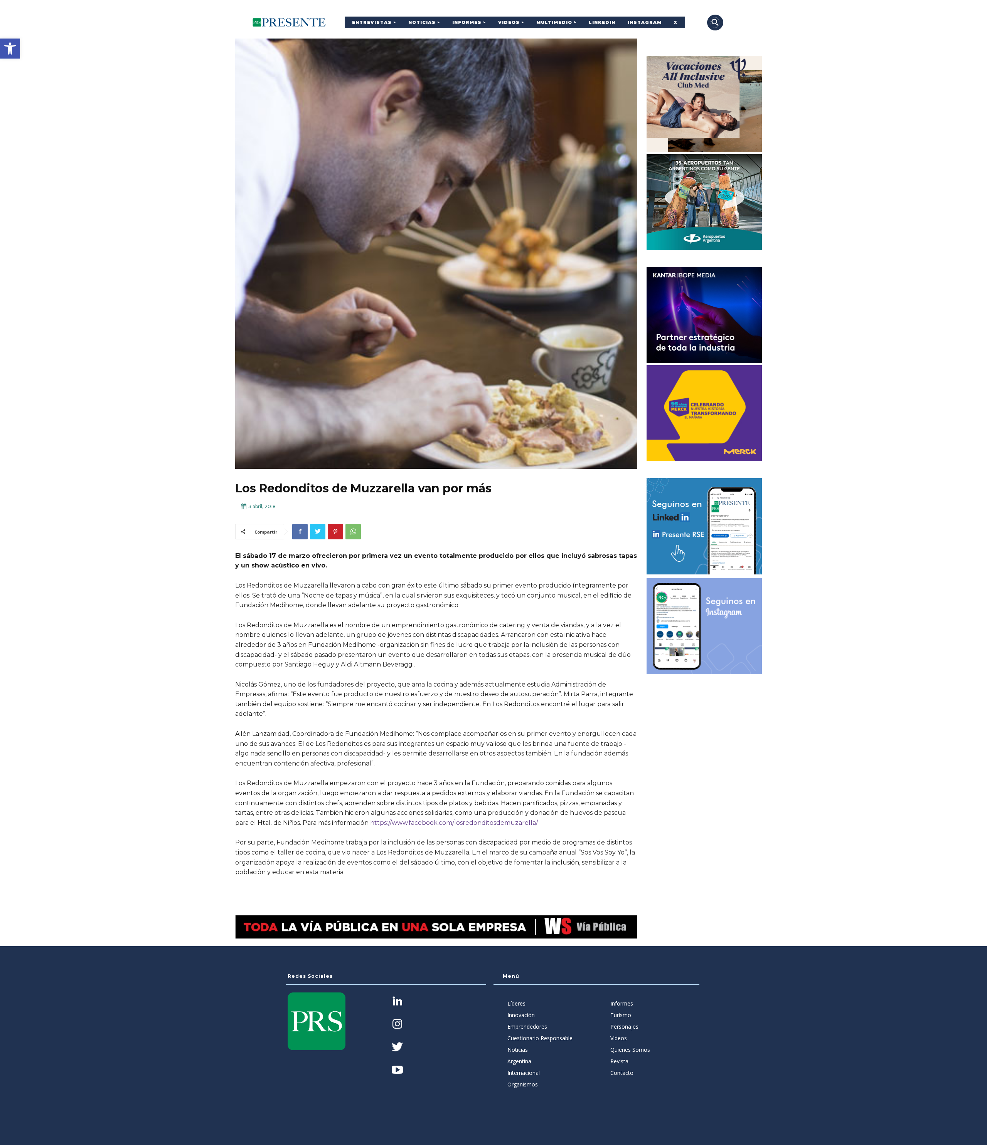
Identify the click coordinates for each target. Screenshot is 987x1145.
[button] (10, 49)
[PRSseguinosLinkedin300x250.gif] (704, 526)
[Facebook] (300, 531)
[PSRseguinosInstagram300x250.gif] (704, 626)
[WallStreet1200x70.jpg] (436, 926)
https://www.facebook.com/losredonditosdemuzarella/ (454, 822)
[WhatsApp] (353, 531)
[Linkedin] (397, 1001)
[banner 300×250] (704, 202)
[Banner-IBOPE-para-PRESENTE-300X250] (704, 315)
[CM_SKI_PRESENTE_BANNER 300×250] (704, 104)
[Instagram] (397, 1024)
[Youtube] (397, 1070)
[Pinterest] (335, 531)
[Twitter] (317, 531)
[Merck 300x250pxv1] (704, 413)
